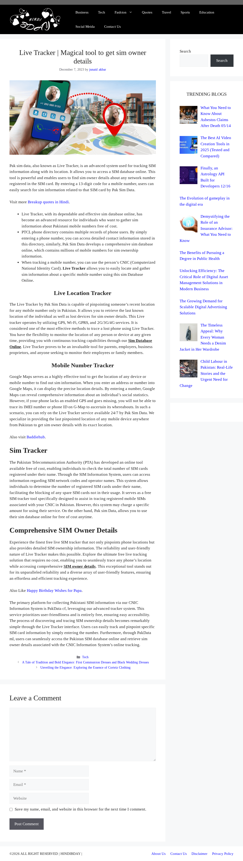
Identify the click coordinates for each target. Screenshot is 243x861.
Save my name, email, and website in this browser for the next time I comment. (80, 809)
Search (185, 51)
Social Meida (85, 26)
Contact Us (112, 26)
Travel (166, 12)
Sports (185, 12)
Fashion (120, 12)
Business (82, 12)
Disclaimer (199, 854)
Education (206, 12)
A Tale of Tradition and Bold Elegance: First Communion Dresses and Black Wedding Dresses (85, 662)
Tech (101, 12)
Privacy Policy (223, 854)
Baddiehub (36, 437)
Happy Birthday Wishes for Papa (54, 590)
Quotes (147, 12)
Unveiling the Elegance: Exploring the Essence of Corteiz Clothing (85, 667)
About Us (158, 854)
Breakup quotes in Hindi (48, 202)
